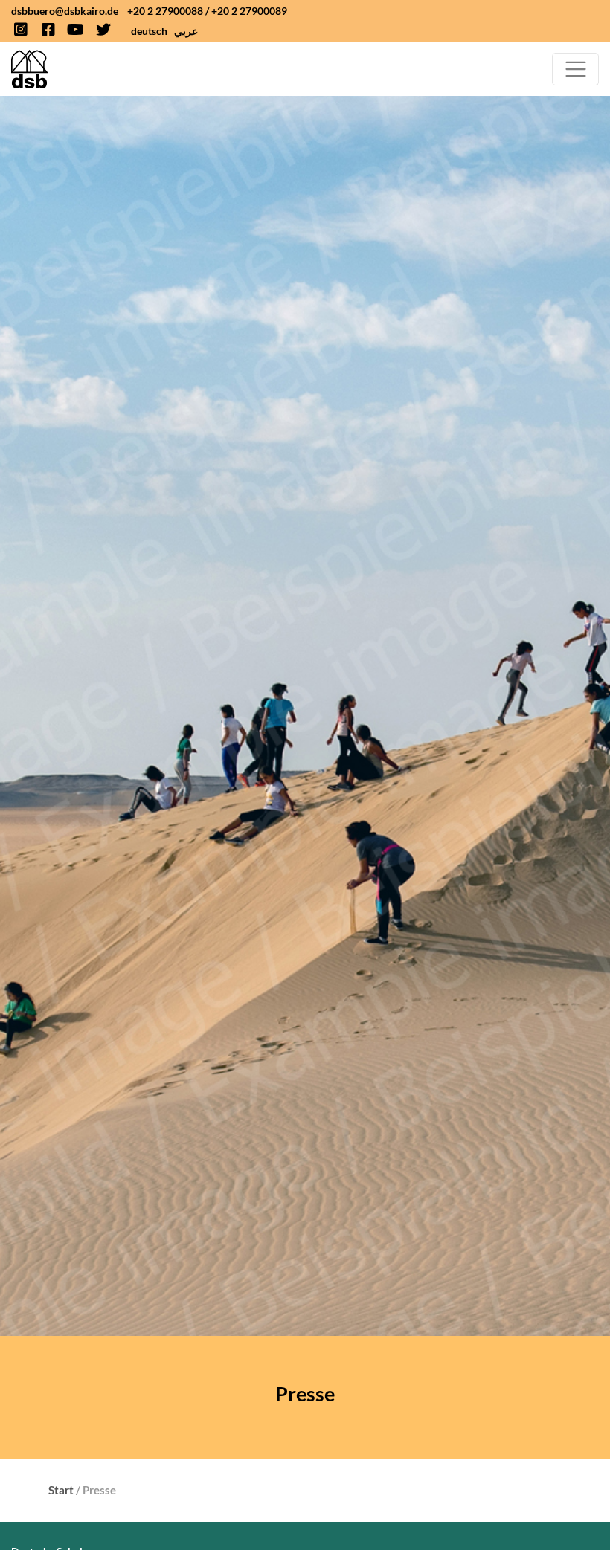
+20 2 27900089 (249, 10)
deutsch (149, 31)
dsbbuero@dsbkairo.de (64, 10)
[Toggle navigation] (575, 69)
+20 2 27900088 (165, 10)
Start (61, 1489)
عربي (186, 31)
